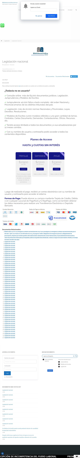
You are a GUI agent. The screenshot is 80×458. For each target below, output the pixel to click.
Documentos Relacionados (62, 76)
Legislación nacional (9, 241)
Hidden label (43, 359)
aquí (20, 86)
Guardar (74, 76)
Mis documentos (50, 76)
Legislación (7, 40)
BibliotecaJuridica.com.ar (10, 2)
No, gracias (39, 16)
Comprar (23, 169)
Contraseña (7, 365)
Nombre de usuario (9, 358)
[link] (76, 10)
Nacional (12, 64)
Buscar (50, 370)
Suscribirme (51, 16)
